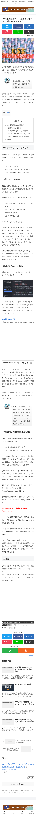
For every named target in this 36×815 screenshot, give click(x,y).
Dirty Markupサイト (8, 319)
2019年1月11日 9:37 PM (9, 769)
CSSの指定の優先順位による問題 (18, 136)
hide (7, 112)
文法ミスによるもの (14, 128)
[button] (29, 32)
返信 (31, 778)
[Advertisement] (18, 343)
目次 (15, 121)
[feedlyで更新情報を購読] (10, 650)
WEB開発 (6, 625)
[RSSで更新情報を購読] (26, 650)
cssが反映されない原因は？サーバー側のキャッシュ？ (18, 622)
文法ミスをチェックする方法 (19, 131)
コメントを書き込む (18, 784)
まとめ (8, 139)
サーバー (29, 625)
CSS (13, 625)
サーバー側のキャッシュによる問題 (19, 134)
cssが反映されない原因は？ (15, 125)
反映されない (12, 628)
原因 (5, 628)
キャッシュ (21, 625)
